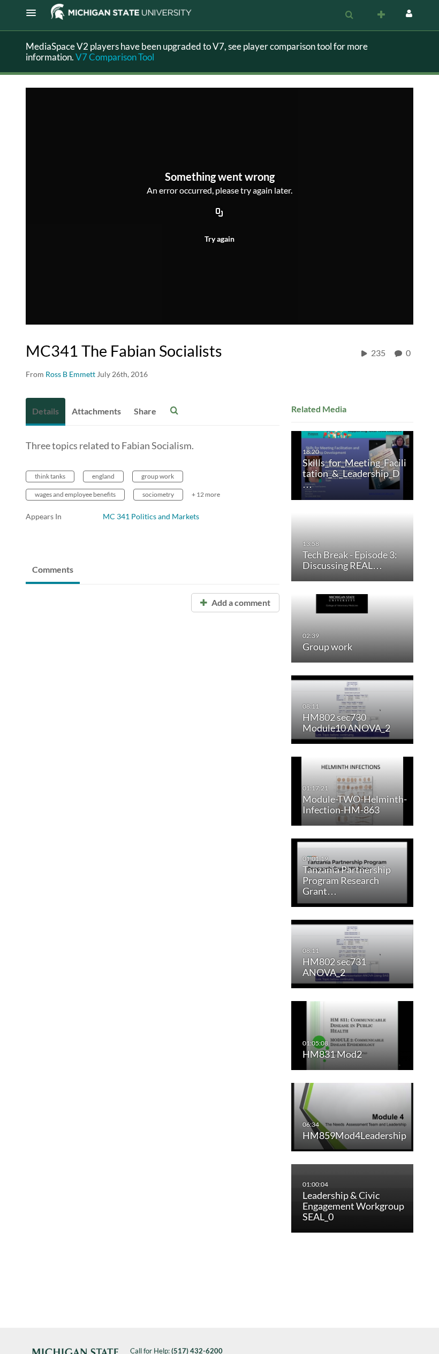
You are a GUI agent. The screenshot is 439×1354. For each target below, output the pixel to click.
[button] (34, 12)
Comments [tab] (52, 569)
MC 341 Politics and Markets (151, 516)
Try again (219, 238)
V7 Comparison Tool (114, 57)
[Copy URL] (219, 213)
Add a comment (240, 602)
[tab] (45, 412)
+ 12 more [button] (206, 494)
